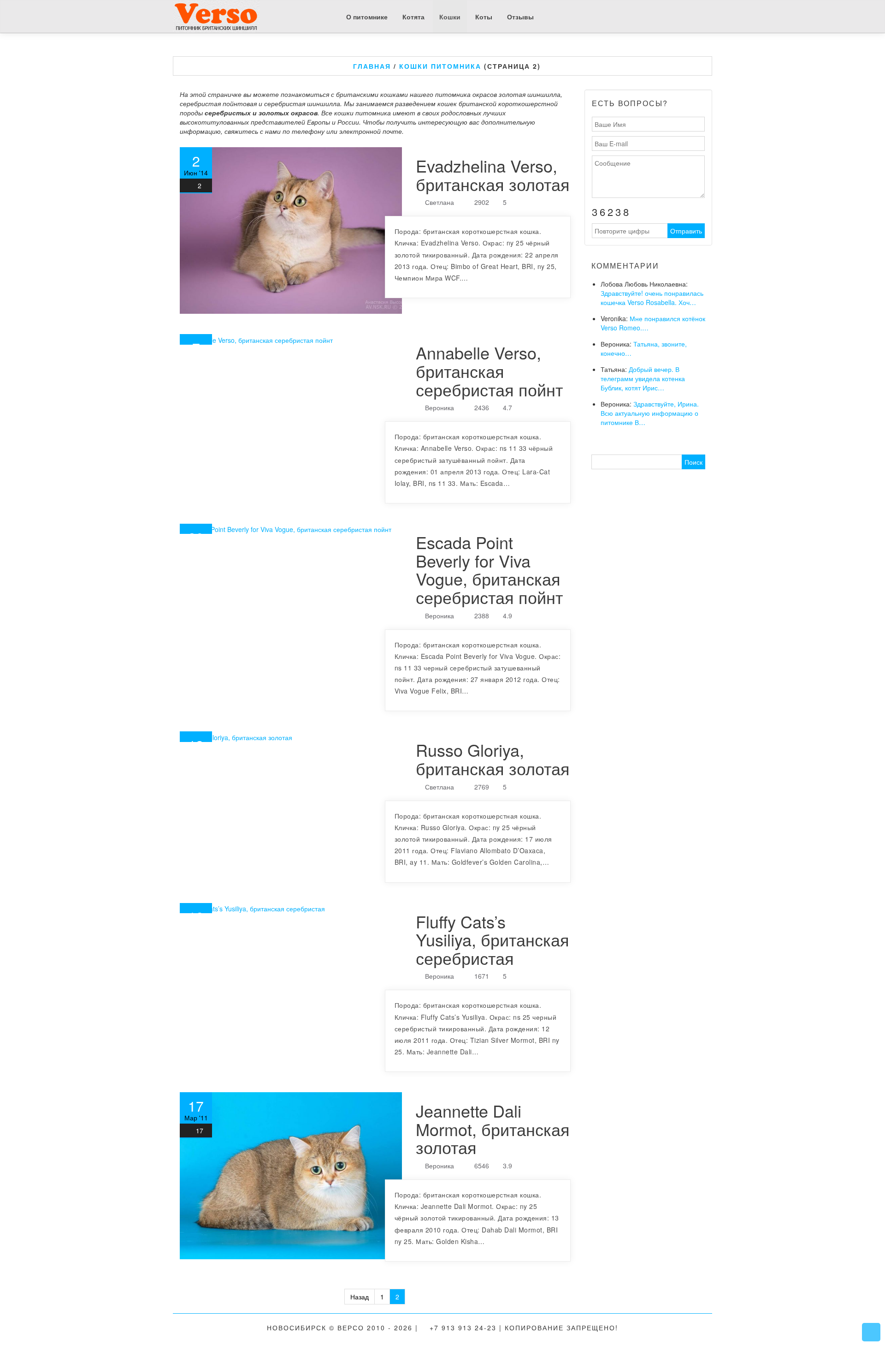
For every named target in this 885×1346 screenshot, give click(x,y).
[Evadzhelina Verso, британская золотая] (291, 230)
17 (199, 1130)
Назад (359, 1296)
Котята (413, 16)
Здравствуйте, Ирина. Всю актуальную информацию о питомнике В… (650, 413)
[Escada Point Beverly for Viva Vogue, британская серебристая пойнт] (291, 529)
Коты (483, 16)
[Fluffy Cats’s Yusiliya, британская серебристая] (291, 908)
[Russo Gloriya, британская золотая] (291, 736)
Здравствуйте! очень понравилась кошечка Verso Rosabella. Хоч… (652, 297)
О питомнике (367, 16)
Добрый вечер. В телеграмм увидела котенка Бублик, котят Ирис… (643, 378)
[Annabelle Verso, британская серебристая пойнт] (291, 339)
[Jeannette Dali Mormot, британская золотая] (291, 1175)
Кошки (449, 16)
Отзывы (520, 16)
